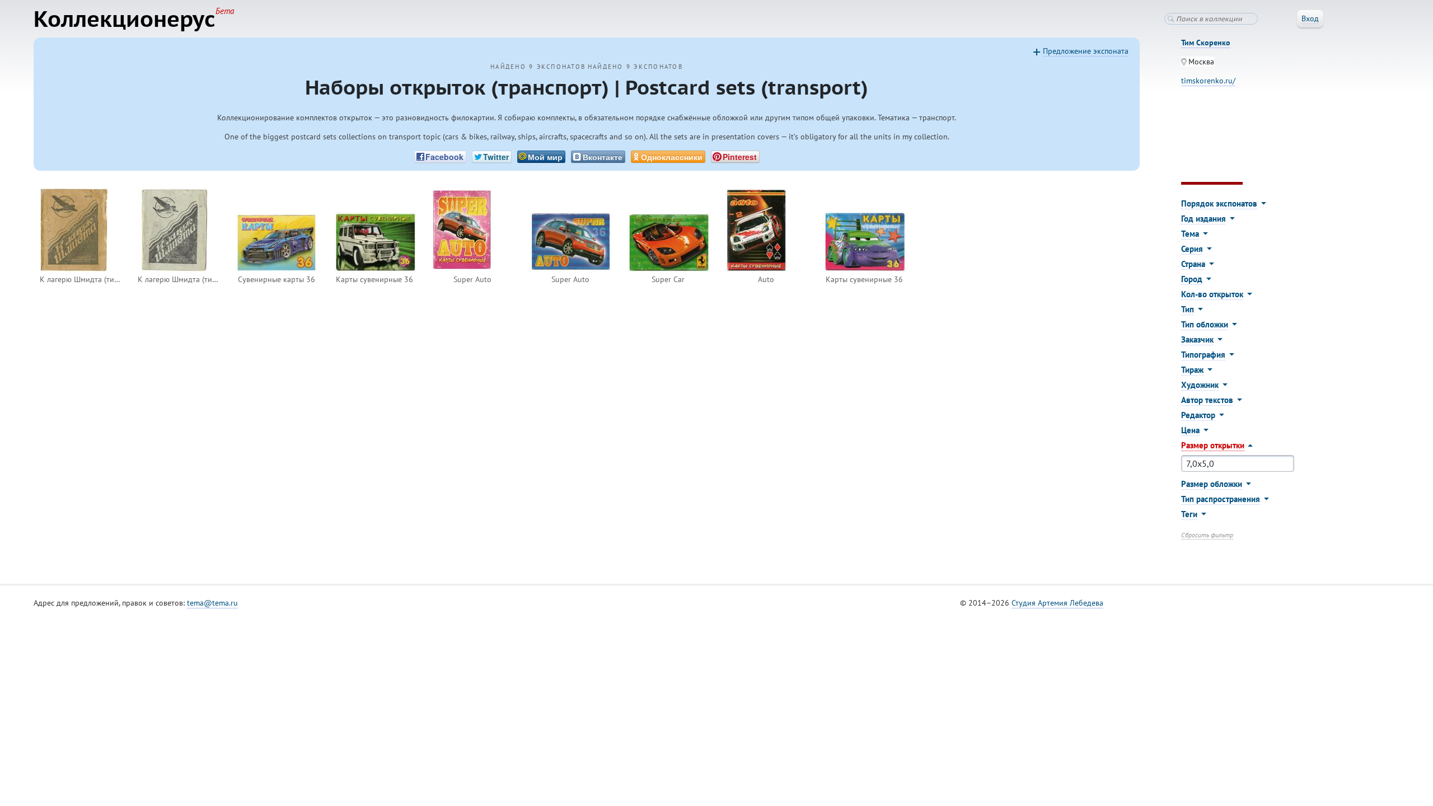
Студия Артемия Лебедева (1057, 603)
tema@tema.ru (212, 603)
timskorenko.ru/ (1208, 81)
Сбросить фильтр (1207, 535)
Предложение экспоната (1085, 51)
